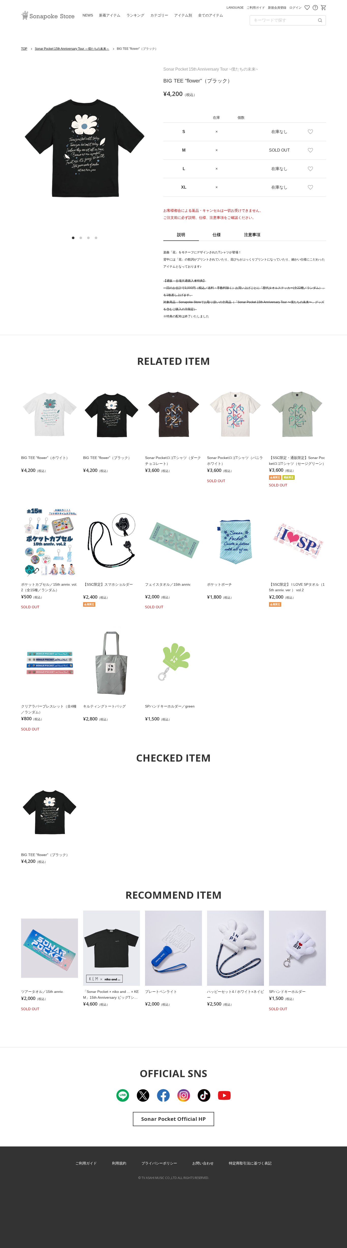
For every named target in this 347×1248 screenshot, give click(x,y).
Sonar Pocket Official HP (173, 1118)
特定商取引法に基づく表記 (250, 1163)
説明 (181, 235)
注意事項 (252, 235)
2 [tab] (81, 238)
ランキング (135, 15)
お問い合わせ (315, 7)
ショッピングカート (323, 7)
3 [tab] (88, 238)
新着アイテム (109, 15)
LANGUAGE (235, 7)
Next (135, 146)
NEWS (88, 15)
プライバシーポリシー (159, 1163)
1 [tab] (73, 238)
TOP (24, 49)
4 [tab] (96, 238)
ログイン (295, 7)
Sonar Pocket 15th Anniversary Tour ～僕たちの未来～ (72, 49)
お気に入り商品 (307, 7)
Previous (33, 146)
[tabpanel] (84, 146)
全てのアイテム (210, 15)
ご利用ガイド (256, 7)
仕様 (217, 235)
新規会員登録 (277, 7)
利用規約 (119, 1163)
